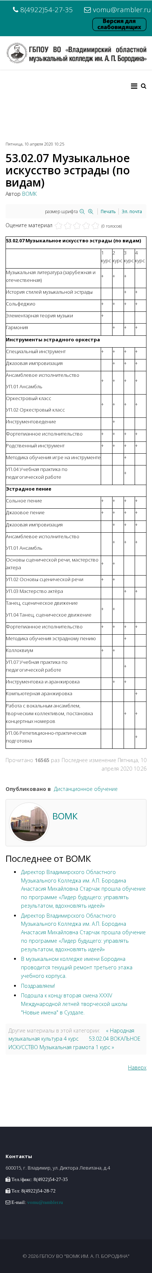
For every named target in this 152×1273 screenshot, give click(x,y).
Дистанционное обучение (86, 788)
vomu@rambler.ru (122, 9)
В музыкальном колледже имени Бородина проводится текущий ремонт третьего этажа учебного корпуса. (76, 967)
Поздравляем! (38, 985)
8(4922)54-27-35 (46, 9)
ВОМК (29, 193)
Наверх (137, 1067)
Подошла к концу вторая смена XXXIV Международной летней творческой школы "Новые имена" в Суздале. (74, 1004)
